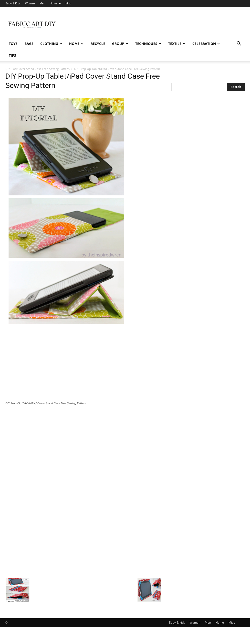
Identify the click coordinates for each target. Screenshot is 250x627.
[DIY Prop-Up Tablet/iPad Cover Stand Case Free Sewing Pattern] (66, 325)
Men (42, 3)
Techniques (146, 43)
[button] (239, 44)
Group (118, 43)
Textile (174, 43)
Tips (12, 55)
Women (30, 3)
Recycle (98, 43)
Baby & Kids (13, 3)
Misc (68, 3)
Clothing (49, 43)
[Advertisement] (156, 24)
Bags (28, 43)
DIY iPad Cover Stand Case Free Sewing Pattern (37, 69)
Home (53, 3)
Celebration (204, 43)
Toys (13, 43)
